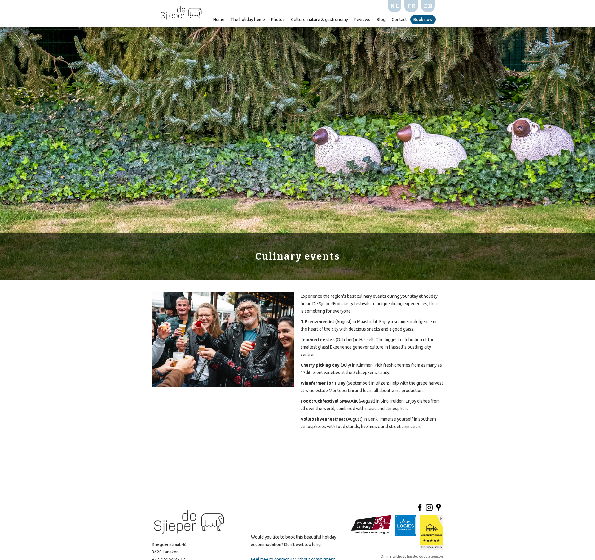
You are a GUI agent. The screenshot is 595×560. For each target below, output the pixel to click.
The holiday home (248, 19)
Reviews (362, 19)
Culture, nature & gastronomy (319, 19)
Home (218, 19)
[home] (181, 12)
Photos (278, 19)
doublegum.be (430, 556)
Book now (423, 19)
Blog (381, 19)
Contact (399, 19)
